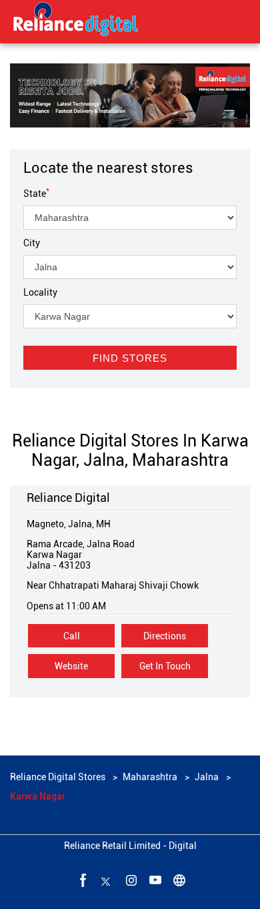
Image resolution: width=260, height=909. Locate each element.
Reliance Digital (68, 498)
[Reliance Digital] (76, 21)
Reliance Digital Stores (58, 777)
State (36, 193)
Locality (40, 292)
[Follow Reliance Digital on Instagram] (130, 880)
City (31, 243)
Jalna (207, 777)
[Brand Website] (178, 880)
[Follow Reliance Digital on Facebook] (82, 880)
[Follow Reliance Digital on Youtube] (154, 880)
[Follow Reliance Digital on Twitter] (106, 880)
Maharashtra (150, 777)
